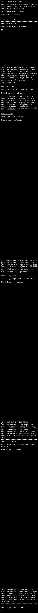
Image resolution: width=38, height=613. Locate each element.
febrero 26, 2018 (8, 276)
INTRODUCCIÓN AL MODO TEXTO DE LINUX (17, 90)
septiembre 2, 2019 (9, 23)
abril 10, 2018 (7, 87)
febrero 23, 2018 (8, 441)
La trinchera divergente (11, 2)
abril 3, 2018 (7, 114)
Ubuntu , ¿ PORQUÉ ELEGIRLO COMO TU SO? (18, 279)
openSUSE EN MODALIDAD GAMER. (14, 26)
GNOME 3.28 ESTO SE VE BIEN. (13, 117)
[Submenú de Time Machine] (12, 14)
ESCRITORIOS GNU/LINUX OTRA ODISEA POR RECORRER (18, 445)
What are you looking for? (12, 608)
